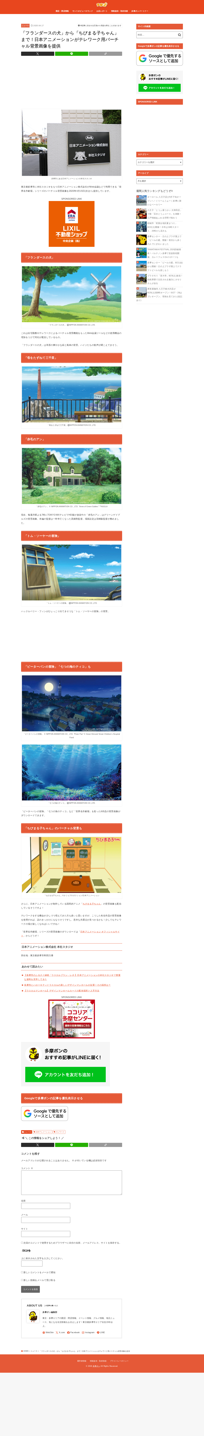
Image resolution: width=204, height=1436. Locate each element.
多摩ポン (96, 1366)
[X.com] (60, 1332)
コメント (27, 1168)
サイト (24, 1228)
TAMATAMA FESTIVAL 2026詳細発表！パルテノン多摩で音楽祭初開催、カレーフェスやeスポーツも (164, 253)
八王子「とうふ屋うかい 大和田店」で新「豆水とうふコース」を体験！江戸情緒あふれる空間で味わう (164, 214)
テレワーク (60, 1132)
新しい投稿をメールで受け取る (39, 1280)
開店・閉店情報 (62, 11)
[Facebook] (73, 1332)
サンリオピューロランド (82, 11)
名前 (23, 1200)
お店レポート (102, 11)
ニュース (25, 26)
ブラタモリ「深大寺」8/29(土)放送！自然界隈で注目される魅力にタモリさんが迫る (165, 279)
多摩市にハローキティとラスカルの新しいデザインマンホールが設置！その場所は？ (67, 985)
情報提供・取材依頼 (119, 11)
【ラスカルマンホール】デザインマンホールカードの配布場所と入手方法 (61, 990)
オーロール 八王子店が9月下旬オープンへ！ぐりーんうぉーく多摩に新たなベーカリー (164, 201)
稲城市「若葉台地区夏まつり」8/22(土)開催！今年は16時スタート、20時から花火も (163, 227)
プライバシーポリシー (119, 1361)
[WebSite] (48, 1332)
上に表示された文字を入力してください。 (42, 1258)
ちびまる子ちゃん (92, 903)
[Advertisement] (71, 81)
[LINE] (101, 1332)
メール (24, 1214)
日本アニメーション (43, 1132)
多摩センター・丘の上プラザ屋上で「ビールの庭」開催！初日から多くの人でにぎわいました (164, 240)
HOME (26, 1351)
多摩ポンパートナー (139, 11)
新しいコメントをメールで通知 (39, 1272)
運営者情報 (81, 1361)
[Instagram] (88, 1332)
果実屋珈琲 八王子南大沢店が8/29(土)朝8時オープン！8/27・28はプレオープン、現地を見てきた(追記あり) (159, 295)
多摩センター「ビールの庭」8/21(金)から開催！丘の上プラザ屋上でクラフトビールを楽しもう (165, 266)
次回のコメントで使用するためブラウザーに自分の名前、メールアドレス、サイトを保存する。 (72, 1243)
